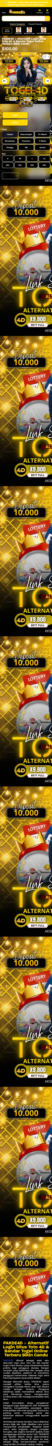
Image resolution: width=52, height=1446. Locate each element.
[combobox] (23, 18)
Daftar (15, 123)
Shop (4, 12)
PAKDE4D (8, 1360)
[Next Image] (47, 80)
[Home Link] (17, 12)
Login (15, 115)
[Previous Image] (4, 80)
